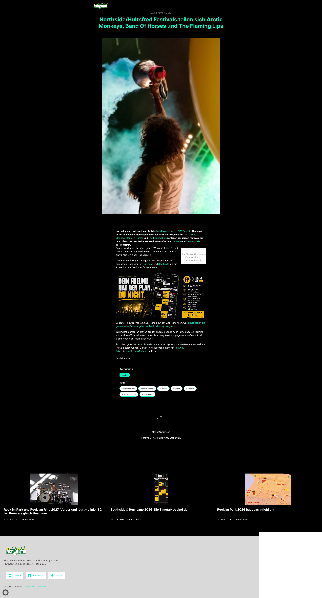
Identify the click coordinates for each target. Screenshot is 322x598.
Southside (163, 264)
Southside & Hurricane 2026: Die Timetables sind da (148, 509)
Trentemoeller (193, 241)
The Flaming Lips (157, 238)
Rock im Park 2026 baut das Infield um (245, 509)
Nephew (176, 241)
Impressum (42, 587)
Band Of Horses (134, 238)
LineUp (125, 375)
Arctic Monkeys (128, 389)
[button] (5, 592)
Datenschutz (30, 587)
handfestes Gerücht (136, 351)
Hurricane (148, 264)
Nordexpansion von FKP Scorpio (173, 231)
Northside (190, 389)
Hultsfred (163, 389)
